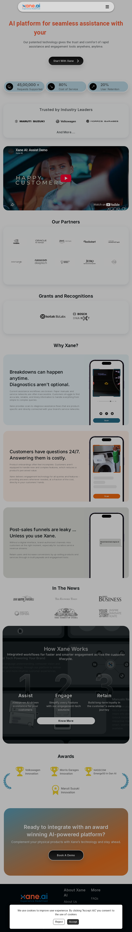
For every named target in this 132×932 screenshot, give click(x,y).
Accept (73, 921)
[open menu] (107, 6)
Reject (59, 921)
